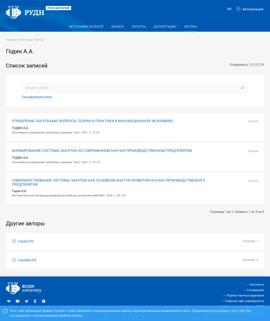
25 (257, 65)
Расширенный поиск (37, 97)
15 (251, 65)
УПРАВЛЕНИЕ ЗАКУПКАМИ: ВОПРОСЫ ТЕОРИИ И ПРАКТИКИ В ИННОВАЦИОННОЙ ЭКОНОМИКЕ (92, 121)
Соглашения (255, 290)
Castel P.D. (26, 241)
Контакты (257, 284)
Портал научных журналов (245, 295)
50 (262, 65)
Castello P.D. (27, 260)
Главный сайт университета (244, 301)
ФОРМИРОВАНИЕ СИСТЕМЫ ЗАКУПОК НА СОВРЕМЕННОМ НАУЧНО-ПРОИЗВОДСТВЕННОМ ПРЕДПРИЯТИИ (102, 151)
